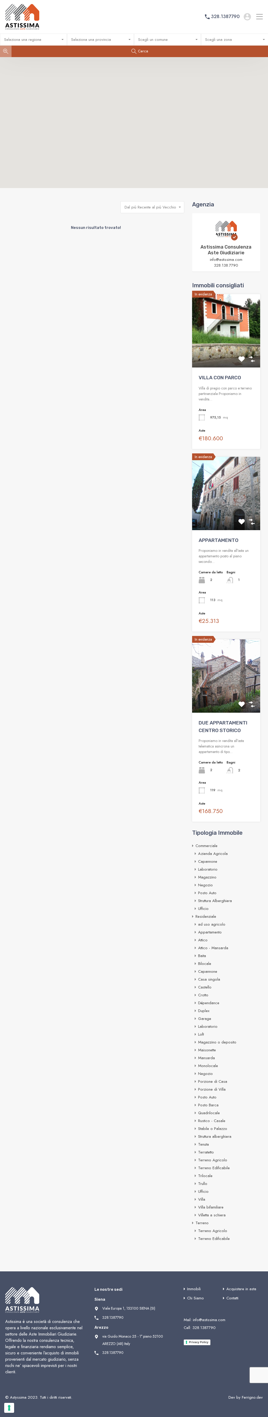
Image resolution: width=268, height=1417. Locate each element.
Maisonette (207, 1050)
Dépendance (208, 1003)
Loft (201, 1034)
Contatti (232, 1298)
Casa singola (209, 979)
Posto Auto (207, 893)
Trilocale (205, 1176)
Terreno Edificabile (214, 1168)
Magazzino (207, 877)
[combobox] (33, 40)
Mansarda (206, 1058)
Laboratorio (207, 869)
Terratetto (206, 1152)
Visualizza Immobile (226, 352)
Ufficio (203, 908)
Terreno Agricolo (212, 1160)
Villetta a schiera (212, 1215)
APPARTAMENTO (218, 540)
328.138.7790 (226, 265)
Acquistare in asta (241, 1289)
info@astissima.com (226, 259)
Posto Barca (208, 1105)
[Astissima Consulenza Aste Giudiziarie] (226, 238)
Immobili (194, 1289)
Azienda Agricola (213, 853)
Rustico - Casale (211, 1121)
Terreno (202, 1223)
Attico (203, 940)
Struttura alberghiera (214, 1136)
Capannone (207, 861)
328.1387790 (225, 17)
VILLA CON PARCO (220, 378)
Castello (204, 987)
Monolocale (208, 1066)
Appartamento (210, 932)
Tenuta (203, 1144)
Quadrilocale (209, 1113)
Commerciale (206, 846)
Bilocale (204, 963)
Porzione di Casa (212, 1081)
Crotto (203, 995)
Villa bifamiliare (211, 1207)
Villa (201, 1199)
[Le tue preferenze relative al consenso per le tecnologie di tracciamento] (9, 1408)
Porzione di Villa (212, 1089)
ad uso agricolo (211, 924)
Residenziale (206, 916)
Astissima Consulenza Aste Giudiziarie (226, 250)
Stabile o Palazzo (212, 1129)
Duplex (203, 1011)
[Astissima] (22, 27)
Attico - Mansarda (213, 948)
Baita (202, 956)
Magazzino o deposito (217, 1042)
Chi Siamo (195, 1298)
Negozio (205, 885)
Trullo (202, 1184)
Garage (204, 1018)
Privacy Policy (198, 1342)
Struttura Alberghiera (215, 901)
